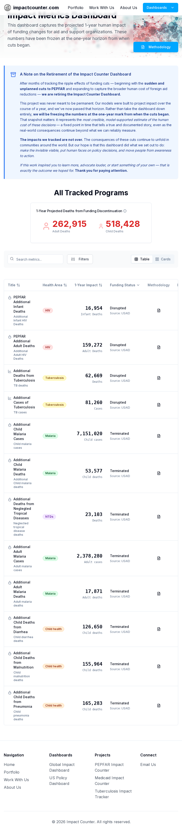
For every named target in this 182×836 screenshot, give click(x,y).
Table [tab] (145, 259)
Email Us (148, 764)
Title (11, 285)
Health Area (52, 285)
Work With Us (101, 7)
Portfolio (75, 7)
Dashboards (157, 7)
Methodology (160, 47)
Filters (84, 259)
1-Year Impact (86, 285)
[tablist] (152, 259)
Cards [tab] (166, 259)
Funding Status (122, 285)
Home (9, 764)
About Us (128, 7)
